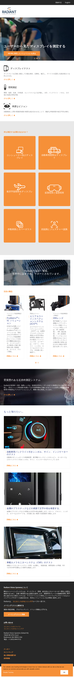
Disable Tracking (8, 672)
